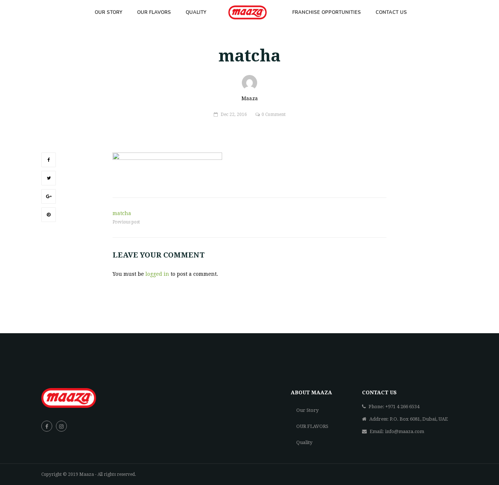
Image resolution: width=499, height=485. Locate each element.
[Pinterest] (48, 214)
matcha (122, 213)
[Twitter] (48, 178)
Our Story (307, 410)
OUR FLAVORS (312, 426)
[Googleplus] (48, 196)
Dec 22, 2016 (234, 114)
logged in (157, 274)
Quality (304, 442)
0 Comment (274, 114)
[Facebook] (48, 160)
